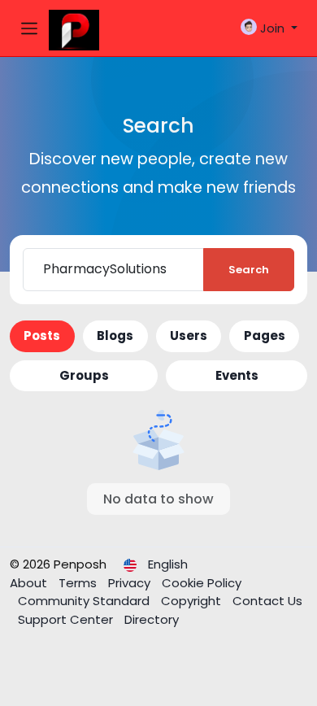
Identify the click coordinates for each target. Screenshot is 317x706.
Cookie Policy (201, 582)
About (30, 582)
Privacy (131, 582)
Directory (151, 619)
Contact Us (267, 600)
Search (248, 269)
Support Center (67, 619)
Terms (79, 582)
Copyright (192, 600)
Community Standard (85, 600)
